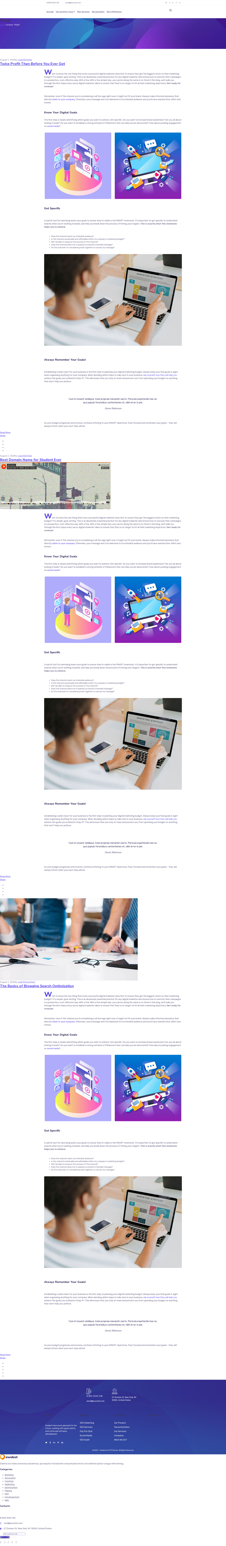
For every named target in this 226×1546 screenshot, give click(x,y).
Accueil (50, 12)
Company (119, 1435)
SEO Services (86, 1427)
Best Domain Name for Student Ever (30, 459)
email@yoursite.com (73, 3)
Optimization (11, 1487)
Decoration (10, 1478)
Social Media (86, 1435)
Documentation (122, 1427)
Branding (9, 1475)
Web (29, 59)
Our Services (120, 1431)
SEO (25, 59)
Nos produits (98, 12)
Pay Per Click (86, 1431)
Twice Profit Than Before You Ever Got (32, 63)
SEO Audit (85, 1439)
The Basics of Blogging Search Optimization (37, 986)
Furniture (9, 1481)
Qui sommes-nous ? (65, 12)
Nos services (83, 12)
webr (20, 59)
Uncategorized (12, 1497)
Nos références (114, 12)
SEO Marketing (87, 1423)
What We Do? (120, 1439)
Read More (5, 432)
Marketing (9, 1484)
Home (3, 24)
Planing (26, 982)
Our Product (120, 1423)
